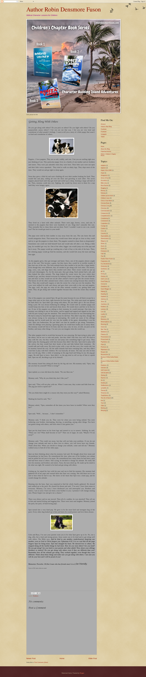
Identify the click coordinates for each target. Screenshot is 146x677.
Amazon (103, 124)
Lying (102, 316)
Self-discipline (105, 372)
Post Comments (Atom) (41, 662)
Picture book (104, 339)
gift (102, 271)
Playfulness (104, 342)
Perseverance (105, 337)
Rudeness (104, 365)
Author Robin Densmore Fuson (63, 9)
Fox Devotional (105, 263)
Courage (103, 226)
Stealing (103, 383)
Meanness (104, 319)
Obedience (104, 332)
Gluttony (103, 276)
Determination (105, 238)
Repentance (104, 349)
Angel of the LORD (106, 170)
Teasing (103, 390)
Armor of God (105, 178)
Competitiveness (105, 215)
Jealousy (103, 299)
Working (103, 408)
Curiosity (103, 233)
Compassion (104, 213)
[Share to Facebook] (38, 593)
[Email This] (32, 593)
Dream (103, 243)
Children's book (105, 198)
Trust (102, 403)
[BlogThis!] (34, 593)
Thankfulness (105, 395)
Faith (102, 253)
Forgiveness (104, 261)
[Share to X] (36, 593)
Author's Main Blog (106, 126)
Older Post (92, 658)
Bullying (103, 193)
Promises (103, 347)
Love (102, 311)
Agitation (103, 168)
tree (102, 400)
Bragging (103, 188)
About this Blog (105, 149)
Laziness (103, 309)
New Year (103, 329)
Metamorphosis (105, 321)
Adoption (103, 165)
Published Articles (106, 151)
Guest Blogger (105, 289)
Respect (103, 352)
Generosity (104, 266)
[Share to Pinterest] (39, 593)
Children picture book (107, 195)
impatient (103, 296)
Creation (103, 228)
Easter (103, 248)
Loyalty (103, 314)
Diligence (103, 241)
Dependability (105, 236)
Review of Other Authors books (110, 361)
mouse (103, 327)
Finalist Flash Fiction (107, 258)
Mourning (103, 324)
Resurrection (104, 354)
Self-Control (104, 370)
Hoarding (103, 294)
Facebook (103, 129)
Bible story (104, 183)
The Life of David (106, 398)
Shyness (103, 378)
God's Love (104, 279)
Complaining (104, 218)
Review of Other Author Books (109, 357)
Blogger (82, 673)
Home (62, 658)
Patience (103, 334)
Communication (105, 210)
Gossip (103, 284)
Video (102, 405)
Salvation (103, 367)
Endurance (104, 251)
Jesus (102, 301)
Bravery (103, 190)
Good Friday (104, 281)
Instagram (104, 134)
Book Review (104, 185)
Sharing (103, 375)
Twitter (103, 136)
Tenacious (104, 393)
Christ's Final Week (106, 200)
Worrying (103, 410)
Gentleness (104, 269)
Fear (102, 256)
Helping (103, 291)
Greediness (104, 286)
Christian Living (105, 205)
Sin (102, 380)
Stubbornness (105, 385)
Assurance (104, 180)
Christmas (104, 208)
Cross (102, 231)
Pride (102, 344)
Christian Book (105, 203)
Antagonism (104, 175)
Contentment (104, 221)
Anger (102, 173)
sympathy (103, 388)
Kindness (35, 596)
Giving (102, 273)
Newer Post (31, 658)
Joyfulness (104, 304)
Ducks (102, 246)
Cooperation (104, 223)
